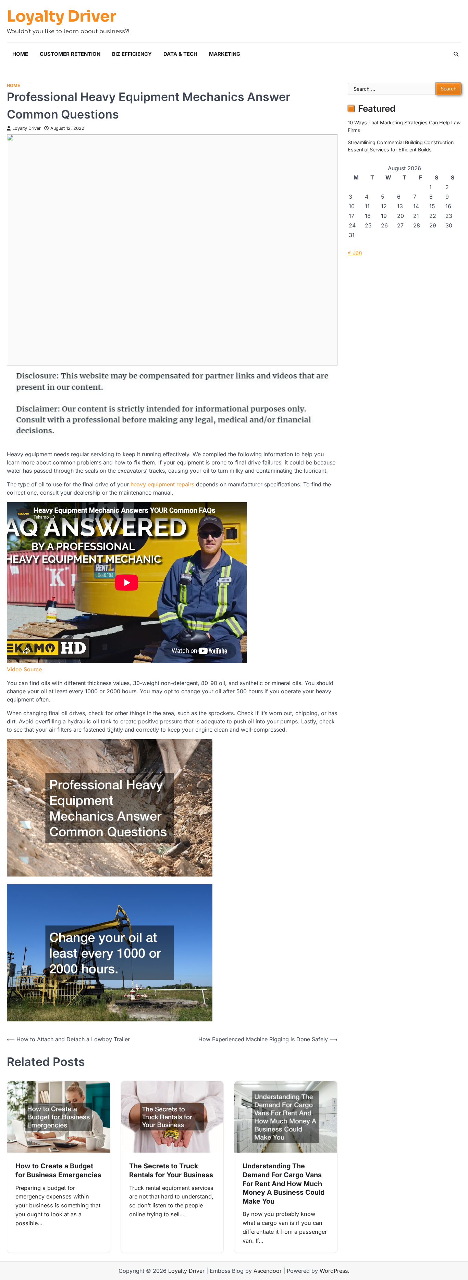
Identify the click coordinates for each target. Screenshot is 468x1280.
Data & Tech (180, 54)
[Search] (456, 54)
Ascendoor (268, 1270)
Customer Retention (70, 54)
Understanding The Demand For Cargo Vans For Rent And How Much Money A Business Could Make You (283, 1183)
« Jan (355, 252)
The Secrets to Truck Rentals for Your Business (171, 1170)
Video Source (24, 669)
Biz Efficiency (132, 54)
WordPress (334, 1270)
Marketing (224, 54)
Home (20, 54)
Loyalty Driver (61, 16)
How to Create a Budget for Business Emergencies (58, 1170)
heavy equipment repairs (162, 484)
